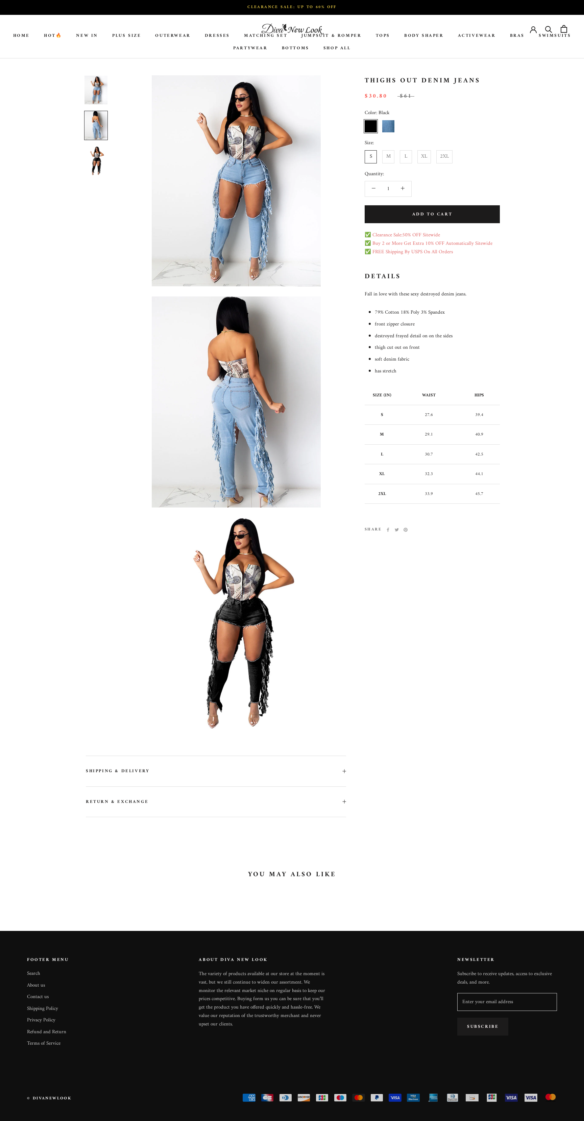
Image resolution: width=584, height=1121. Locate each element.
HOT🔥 (53, 36)
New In (87, 36)
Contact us (38, 997)
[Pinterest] (406, 530)
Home (21, 36)
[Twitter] (397, 530)
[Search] (548, 28)
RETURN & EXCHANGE (117, 802)
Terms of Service (43, 1044)
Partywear (250, 48)
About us (36, 986)
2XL (444, 156)
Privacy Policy (41, 1020)
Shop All (337, 48)
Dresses (217, 36)
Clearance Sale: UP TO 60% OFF (292, 7)
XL (424, 156)
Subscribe (482, 1027)
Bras (517, 36)
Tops (383, 36)
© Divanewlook (49, 1098)
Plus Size (126, 36)
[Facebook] (388, 530)
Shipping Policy (42, 1009)
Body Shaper (424, 36)
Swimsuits (555, 36)
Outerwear (172, 36)
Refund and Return (46, 1032)
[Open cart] (564, 29)
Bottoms (295, 48)
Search (33, 974)
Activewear (477, 36)
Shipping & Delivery (117, 771)
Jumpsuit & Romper (331, 36)
